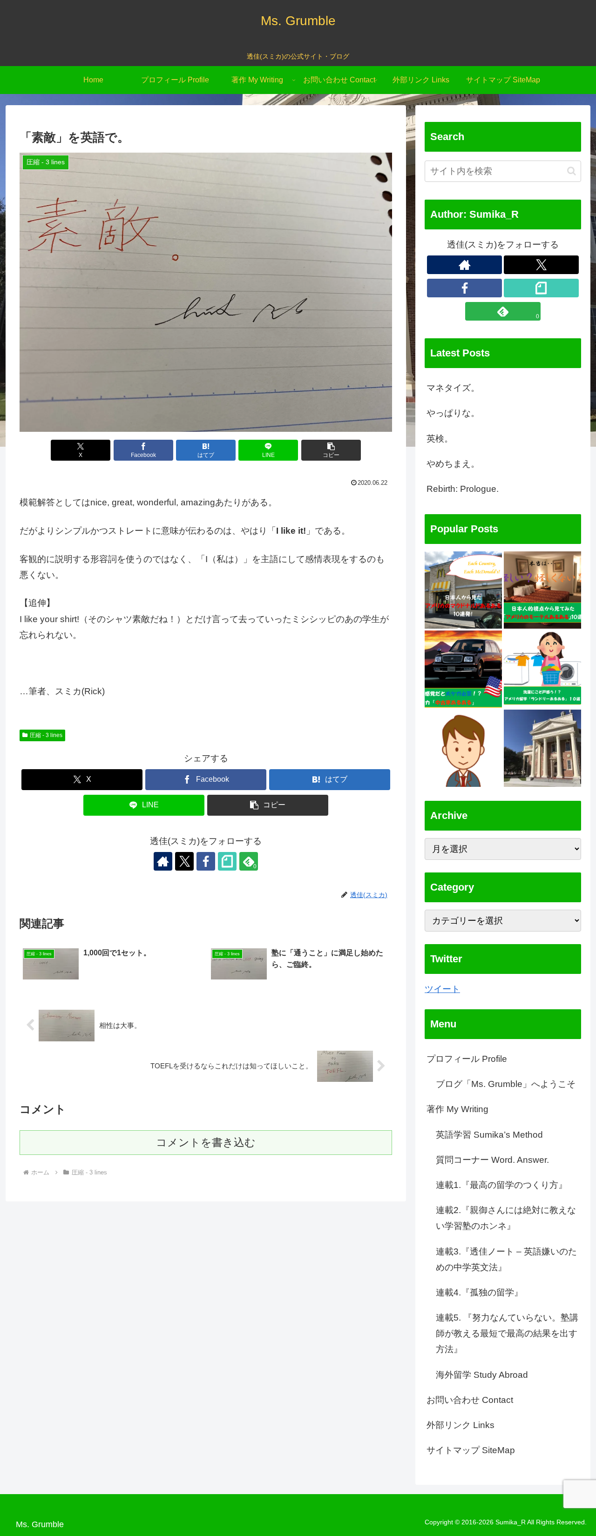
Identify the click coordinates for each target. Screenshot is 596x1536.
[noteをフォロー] (227, 861)
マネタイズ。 (453, 388)
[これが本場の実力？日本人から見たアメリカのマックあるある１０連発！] (463, 590)
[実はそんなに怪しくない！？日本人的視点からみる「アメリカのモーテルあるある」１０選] (542, 590)
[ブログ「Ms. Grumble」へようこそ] (542, 748)
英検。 (440, 438)
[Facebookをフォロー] (205, 861)
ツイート (442, 989)
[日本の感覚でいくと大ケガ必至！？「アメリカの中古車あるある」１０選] (463, 669)
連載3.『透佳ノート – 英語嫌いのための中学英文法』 (506, 1259)
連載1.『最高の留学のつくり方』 (501, 1185)
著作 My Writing (457, 1109)
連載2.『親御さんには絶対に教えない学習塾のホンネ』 (506, 1218)
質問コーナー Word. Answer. (492, 1160)
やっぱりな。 (453, 413)
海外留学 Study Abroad (482, 1375)
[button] (331, 450)
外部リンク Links (460, 1425)
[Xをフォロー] (184, 861)
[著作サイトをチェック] (163, 861)
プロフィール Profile (467, 1059)
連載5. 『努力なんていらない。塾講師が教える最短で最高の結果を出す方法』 (507, 1334)
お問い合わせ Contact (470, 1400)
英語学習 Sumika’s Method (489, 1135)
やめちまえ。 (453, 464)
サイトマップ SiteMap (471, 1451)
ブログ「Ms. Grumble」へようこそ (506, 1084)
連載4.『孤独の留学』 (479, 1292)
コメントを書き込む (206, 1142)
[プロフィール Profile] (463, 748)
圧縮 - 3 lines (46, 735)
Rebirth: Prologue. (463, 489)
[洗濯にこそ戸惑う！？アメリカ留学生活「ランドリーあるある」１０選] (542, 669)
